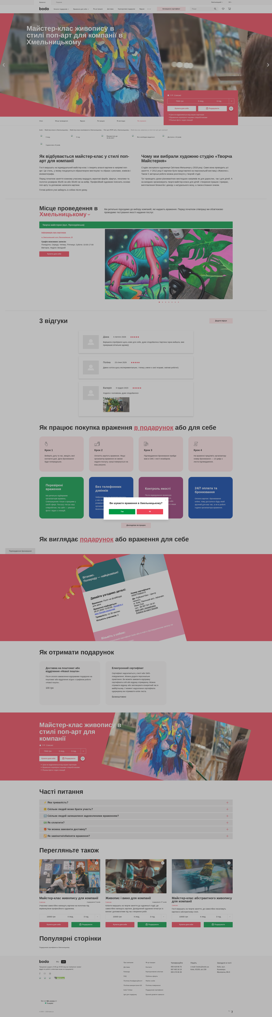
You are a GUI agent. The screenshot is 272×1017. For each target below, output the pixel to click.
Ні (150, 511)
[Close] (165, 500)
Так (122, 511)
